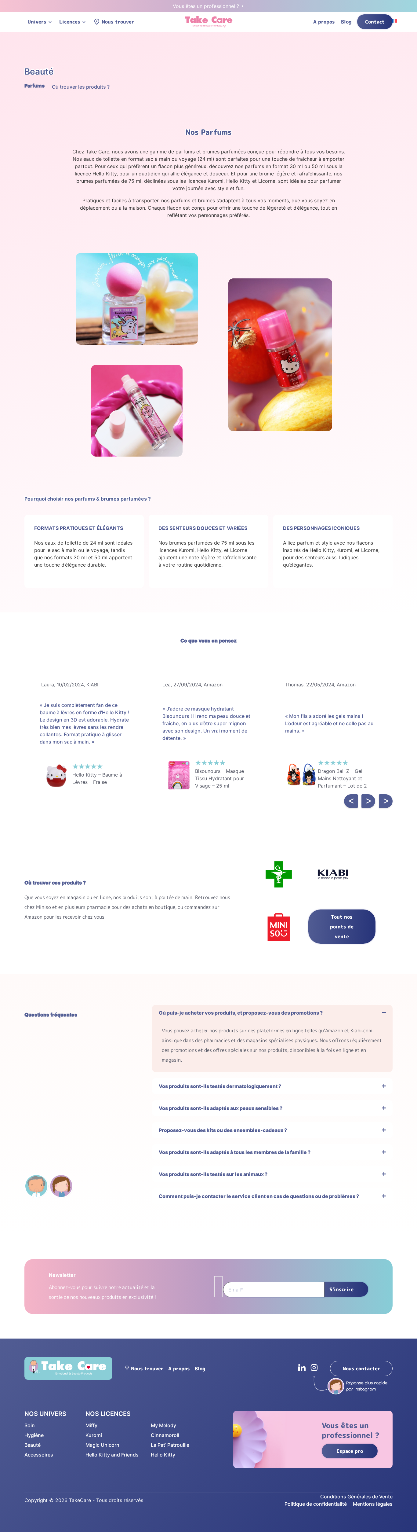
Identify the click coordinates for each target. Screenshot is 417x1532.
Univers (36, 21)
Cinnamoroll (165, 1435)
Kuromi (93, 1435)
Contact (375, 21)
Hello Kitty (163, 1455)
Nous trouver (118, 21)
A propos (324, 21)
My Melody (163, 1425)
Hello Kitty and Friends (112, 1455)
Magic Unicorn (102, 1445)
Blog (346, 21)
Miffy (91, 1425)
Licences (69, 21)
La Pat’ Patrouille (170, 1445)
